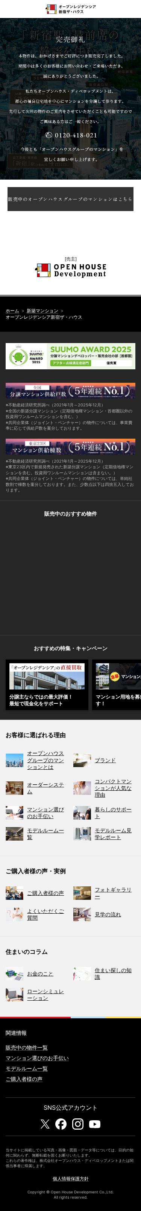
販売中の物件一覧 (27, 1047)
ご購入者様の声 (24, 1079)
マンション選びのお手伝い (37, 1058)
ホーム (12, 310)
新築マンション (42, 310)
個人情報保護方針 (71, 1178)
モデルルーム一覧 (27, 1068)
